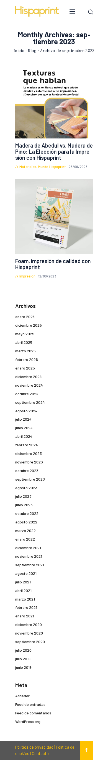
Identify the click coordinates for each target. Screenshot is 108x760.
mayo (24, 333)
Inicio (19, 50)
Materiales (27, 166)
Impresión (27, 276)
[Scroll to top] (86, 750)
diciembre (28, 325)
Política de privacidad (34, 747)
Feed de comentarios (33, 713)
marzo (25, 350)
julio (23, 419)
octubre (26, 393)
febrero (26, 359)
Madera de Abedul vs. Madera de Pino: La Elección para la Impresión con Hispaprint (54, 151)
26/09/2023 (78, 166)
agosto (26, 410)
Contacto (40, 753)
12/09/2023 (47, 276)
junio (24, 427)
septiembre (30, 402)
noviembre (29, 385)
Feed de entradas (30, 704)
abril (23, 342)
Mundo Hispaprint (52, 166)
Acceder (22, 695)
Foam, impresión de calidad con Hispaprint (53, 264)
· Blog (31, 50)
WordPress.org (27, 721)
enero (25, 316)
